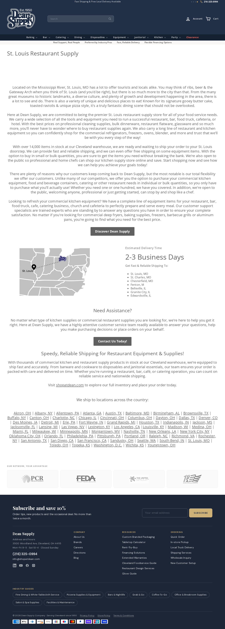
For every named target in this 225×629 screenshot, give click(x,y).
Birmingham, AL (166, 413)
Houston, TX (149, 422)
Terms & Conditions (123, 615)
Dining (78, 37)
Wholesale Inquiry (181, 557)
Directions (80, 552)
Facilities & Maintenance (61, 602)
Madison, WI (178, 426)
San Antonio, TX (34, 440)
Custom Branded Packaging (138, 536)
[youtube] (21, 565)
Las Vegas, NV (73, 426)
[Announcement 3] (195, 1)
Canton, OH (39, 417)
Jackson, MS (202, 422)
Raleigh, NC (158, 435)
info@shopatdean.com (26, 559)
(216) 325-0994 (25, 554)
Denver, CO (208, 417)
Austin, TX (113, 413)
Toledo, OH (59, 445)
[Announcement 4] (197, 1)
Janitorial (140, 37)
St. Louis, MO (199, 440)
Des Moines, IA (25, 422)
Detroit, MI (50, 422)
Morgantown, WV (106, 431)
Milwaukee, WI (44, 431)
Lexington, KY (99, 426)
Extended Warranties (134, 557)
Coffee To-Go (159, 594)
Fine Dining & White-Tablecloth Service (37, 594)
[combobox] (80, 18)
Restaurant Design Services (138, 568)
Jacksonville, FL (23, 426)
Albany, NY (44, 413)
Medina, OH (202, 426)
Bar (45, 37)
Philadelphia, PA (80, 435)
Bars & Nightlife (116, 594)
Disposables (98, 37)
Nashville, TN (134, 431)
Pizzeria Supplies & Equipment (83, 594)
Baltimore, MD (137, 413)
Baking (30, 37)
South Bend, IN (172, 440)
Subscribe (201, 513)
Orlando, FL (53, 435)
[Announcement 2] (193, 1)
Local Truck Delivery (182, 547)
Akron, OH (22, 413)
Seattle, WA (146, 440)
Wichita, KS (135, 445)
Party (174, 37)
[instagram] (34, 565)
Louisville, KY (153, 426)
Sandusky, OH (121, 440)
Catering (61, 37)
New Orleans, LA (162, 431)
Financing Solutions (133, 552)
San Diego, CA (62, 440)
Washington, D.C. (108, 445)
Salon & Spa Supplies (27, 602)
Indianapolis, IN (176, 422)
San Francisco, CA (92, 440)
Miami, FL (20, 431)
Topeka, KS (81, 445)
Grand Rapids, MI (121, 422)
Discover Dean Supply (112, 231)
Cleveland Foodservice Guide (139, 563)
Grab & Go (138, 594)
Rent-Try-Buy (130, 547)
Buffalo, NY (16, 417)
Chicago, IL (88, 417)
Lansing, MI (48, 426)
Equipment (119, 37)
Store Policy (104, 615)
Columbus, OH (140, 417)
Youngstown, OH (161, 445)
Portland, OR (134, 435)
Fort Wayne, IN (91, 422)
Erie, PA (69, 422)
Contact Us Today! (112, 341)
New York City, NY (195, 431)
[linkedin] (15, 565)
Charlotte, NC (64, 417)
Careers (78, 547)
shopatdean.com (70, 385)
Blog (76, 557)
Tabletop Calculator (134, 542)
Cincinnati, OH (112, 417)
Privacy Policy (87, 615)
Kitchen (158, 37)
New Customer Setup (183, 563)
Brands (78, 542)
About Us (79, 536)
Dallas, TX (187, 417)
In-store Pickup (180, 542)
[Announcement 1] (191, 1)
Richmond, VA (183, 435)
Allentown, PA (67, 413)
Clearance (192, 37)
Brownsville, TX (195, 413)
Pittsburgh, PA (109, 435)
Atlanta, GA (92, 413)
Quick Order (178, 536)
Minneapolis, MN (74, 431)
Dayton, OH (165, 417)
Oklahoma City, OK (24, 435)
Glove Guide (129, 573)
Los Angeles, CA (127, 426)
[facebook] (27, 565)
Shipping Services (181, 552)
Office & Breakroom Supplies (191, 594)
